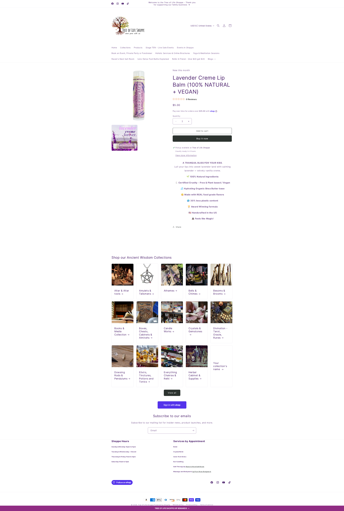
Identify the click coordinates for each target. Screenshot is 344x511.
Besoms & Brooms (219, 292)
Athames (169, 290)
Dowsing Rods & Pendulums (120, 375)
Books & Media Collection (120, 331)
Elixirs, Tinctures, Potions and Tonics (146, 377)
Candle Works (168, 330)
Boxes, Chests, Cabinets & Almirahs (145, 333)
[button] (172, 508)
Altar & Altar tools (121, 292)
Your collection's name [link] (220, 366)
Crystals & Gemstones (195, 330)
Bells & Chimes (193, 292)
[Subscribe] (193, 430)
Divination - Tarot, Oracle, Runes (220, 333)
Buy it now (202, 138)
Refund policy (178, 505)
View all (172, 393)
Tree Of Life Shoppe (146, 505)
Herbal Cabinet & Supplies (194, 375)
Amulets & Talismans (145, 292)
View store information (186, 155)
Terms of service (206, 505)
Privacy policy (191, 505)
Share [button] (178, 227)
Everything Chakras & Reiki (170, 375)
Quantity (176, 116)
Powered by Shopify (162, 505)
